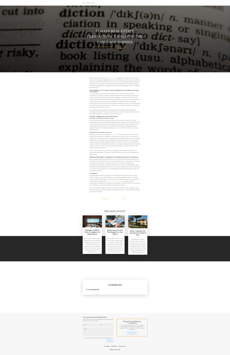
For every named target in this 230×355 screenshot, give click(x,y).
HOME (84, 2)
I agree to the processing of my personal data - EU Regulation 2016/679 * (98, 338)
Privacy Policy (122, 346)
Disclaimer (106, 346)
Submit (110, 340)
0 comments (120, 48)
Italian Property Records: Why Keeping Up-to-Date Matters (115, 232)
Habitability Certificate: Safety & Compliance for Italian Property (92, 232)
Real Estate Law (121, 46)
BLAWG (87, 2)
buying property (111, 78)
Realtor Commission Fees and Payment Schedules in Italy (137, 233)
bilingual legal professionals (113, 181)
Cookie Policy (114, 346)
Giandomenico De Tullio (106, 46)
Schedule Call (132, 333)
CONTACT (93, 2)
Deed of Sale (114, 134)
